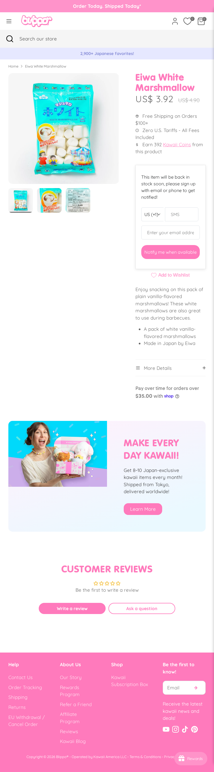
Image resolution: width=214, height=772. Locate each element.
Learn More (143, 509)
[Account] (175, 19)
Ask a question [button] (141, 608)
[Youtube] (166, 729)
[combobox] (46, 39)
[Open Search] (9, 39)
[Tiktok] (185, 729)
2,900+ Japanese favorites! (107, 53)
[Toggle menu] (8, 21)
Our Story (71, 677)
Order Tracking (25, 687)
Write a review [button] (72, 608)
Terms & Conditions (145, 756)
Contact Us (20, 677)
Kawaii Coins (177, 144)
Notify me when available (170, 252)
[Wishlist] (187, 21)
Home (13, 66)
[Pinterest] (194, 729)
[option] (107, 53)
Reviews (69, 731)
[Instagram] (175, 729)
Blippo (61, 756)
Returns (17, 707)
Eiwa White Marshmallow (45, 66)
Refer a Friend (76, 704)
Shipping (18, 697)
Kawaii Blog (73, 741)
